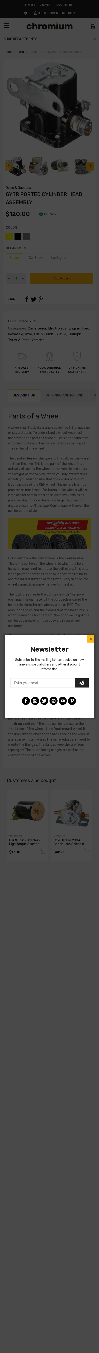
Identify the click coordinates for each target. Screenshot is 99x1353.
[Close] (90, 639)
